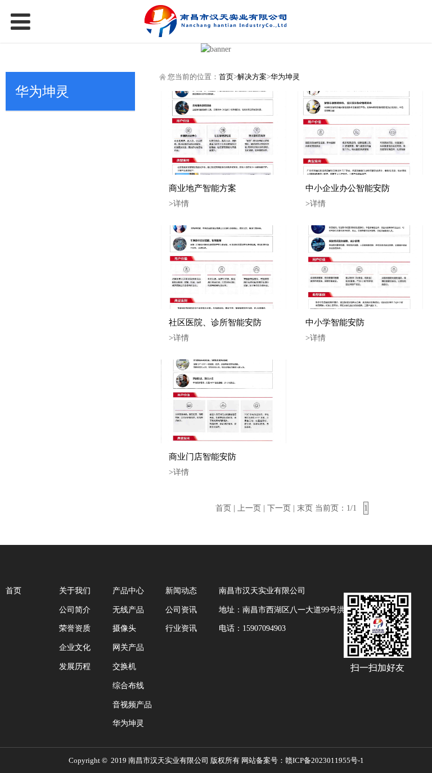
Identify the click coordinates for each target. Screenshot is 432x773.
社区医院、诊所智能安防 (215, 322)
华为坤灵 (285, 77)
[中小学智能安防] (360, 267)
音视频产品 (132, 705)
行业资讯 (181, 628)
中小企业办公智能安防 (347, 188)
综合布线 (128, 685)
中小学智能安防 (334, 322)
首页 (226, 77)
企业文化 (75, 647)
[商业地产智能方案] (223, 133)
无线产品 (128, 610)
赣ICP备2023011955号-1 (324, 761)
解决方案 (252, 77)
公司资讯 (181, 610)
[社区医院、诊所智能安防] (223, 267)
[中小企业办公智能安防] (360, 133)
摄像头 (124, 628)
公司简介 (75, 610)
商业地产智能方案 (202, 188)
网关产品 (128, 647)
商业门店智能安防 (202, 456)
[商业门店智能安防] (223, 401)
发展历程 (75, 666)
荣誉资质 (75, 628)
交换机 (124, 666)
